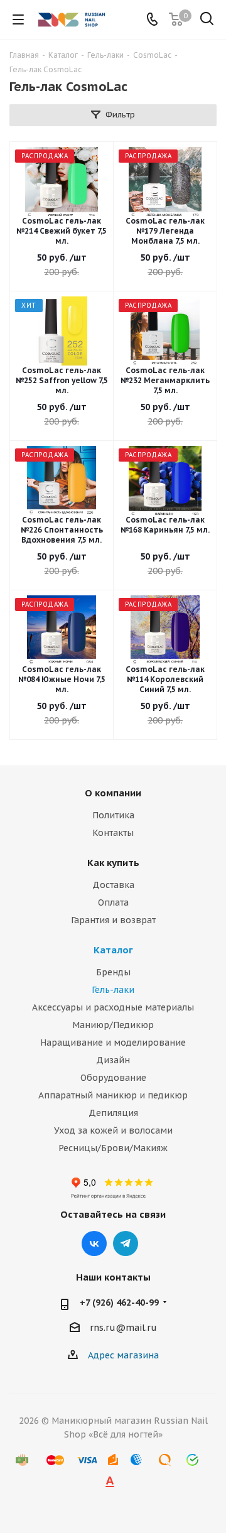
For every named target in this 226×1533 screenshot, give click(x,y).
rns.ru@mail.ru (123, 1327)
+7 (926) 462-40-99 (119, 1302)
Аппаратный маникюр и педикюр (113, 1095)
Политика (113, 815)
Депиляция (113, 1113)
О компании (113, 793)
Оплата (113, 902)
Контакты (113, 832)
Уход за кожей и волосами (113, 1130)
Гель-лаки (113, 989)
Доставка (113, 885)
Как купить (113, 863)
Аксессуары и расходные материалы (113, 1007)
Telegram (125, 1243)
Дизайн (113, 1060)
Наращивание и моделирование (113, 1042)
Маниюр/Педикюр (113, 1025)
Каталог (113, 950)
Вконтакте (94, 1243)
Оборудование (113, 1077)
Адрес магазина (123, 1355)
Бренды (113, 972)
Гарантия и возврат (113, 920)
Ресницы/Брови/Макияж (113, 1148)
